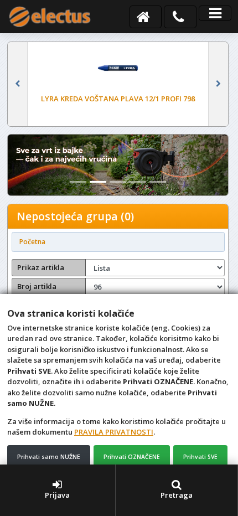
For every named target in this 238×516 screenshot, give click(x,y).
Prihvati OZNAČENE (132, 457)
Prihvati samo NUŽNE (48, 457)
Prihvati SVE (200, 457)
